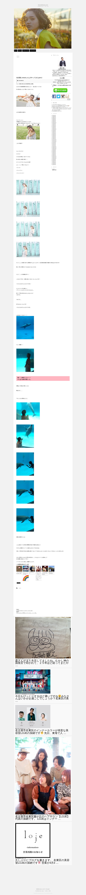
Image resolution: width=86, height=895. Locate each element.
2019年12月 (54, 122)
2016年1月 (54, 155)
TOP (16, 50)
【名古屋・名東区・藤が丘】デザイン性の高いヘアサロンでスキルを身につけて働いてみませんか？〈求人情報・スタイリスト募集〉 (38, 576)
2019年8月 (54, 123)
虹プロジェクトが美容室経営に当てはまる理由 (25, 573)
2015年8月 (54, 160)
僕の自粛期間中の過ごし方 (20, 858)
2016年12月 (54, 146)
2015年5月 (54, 163)
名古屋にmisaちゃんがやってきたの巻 (24, 610)
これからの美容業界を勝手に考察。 (19, 573)
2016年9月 (54, 149)
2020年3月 (54, 120)
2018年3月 (54, 136)
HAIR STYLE (25, 50)
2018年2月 (54, 137)
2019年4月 (54, 126)
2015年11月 (54, 157)
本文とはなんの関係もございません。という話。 (26, 612)
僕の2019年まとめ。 (31, 573)
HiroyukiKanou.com (43, 4)
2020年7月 (54, 117)
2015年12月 (54, 156)
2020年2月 (54, 121)
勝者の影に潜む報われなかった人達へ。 (59, 106)
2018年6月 (54, 133)
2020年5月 (54, 118)
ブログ (20, 588)
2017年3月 (54, 143)
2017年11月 (54, 140)
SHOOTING (32, 50)
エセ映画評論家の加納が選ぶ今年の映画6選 (45, 573)
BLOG (20, 50)
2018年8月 (54, 131)
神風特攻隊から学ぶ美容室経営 (51, 573)
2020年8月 (54, 116)
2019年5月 (54, 125)
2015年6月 (54, 162)
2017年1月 (54, 145)
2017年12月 (54, 139)
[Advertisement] (26, 67)
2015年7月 (54, 161)
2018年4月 (54, 135)
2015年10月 (54, 158)
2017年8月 (54, 142)
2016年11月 (54, 147)
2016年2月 (54, 154)
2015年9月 (54, 159)
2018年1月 (54, 138)
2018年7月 (54, 132)
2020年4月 (54, 119)
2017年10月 (54, 141)
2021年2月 (54, 115)
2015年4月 (54, 164)
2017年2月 (54, 144)
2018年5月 (54, 134)
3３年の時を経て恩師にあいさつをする (59, 104)
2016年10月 (54, 148)
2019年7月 (54, 124)
